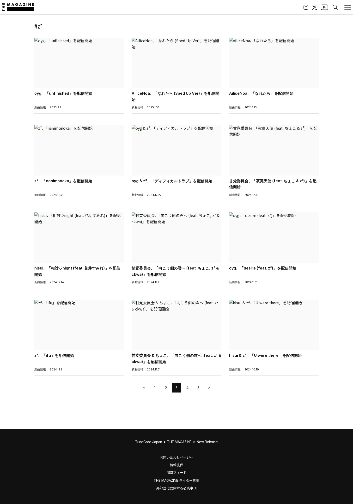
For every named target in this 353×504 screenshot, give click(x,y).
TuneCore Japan (148, 442)
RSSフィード (177, 472)
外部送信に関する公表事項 (176, 488)
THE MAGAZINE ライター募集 (176, 480)
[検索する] (335, 7)
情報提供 (176, 465)
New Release (207, 442)
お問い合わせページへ (176, 457)
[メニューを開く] (347, 7)
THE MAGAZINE (179, 442)
